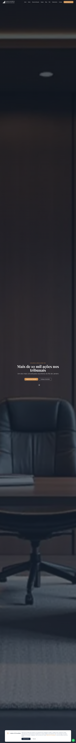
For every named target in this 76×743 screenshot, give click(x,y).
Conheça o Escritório (45, 379)
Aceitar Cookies (26, 738)
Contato (60, 2)
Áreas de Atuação (35, 2)
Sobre (29, 2)
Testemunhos (54, 2)
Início (25, 2)
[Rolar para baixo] (39, 385)
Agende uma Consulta (31, 379)
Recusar (34, 738)
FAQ (49, 2)
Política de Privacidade (50, 735)
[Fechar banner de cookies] (74, 731)
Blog (46, 2)
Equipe (42, 2)
